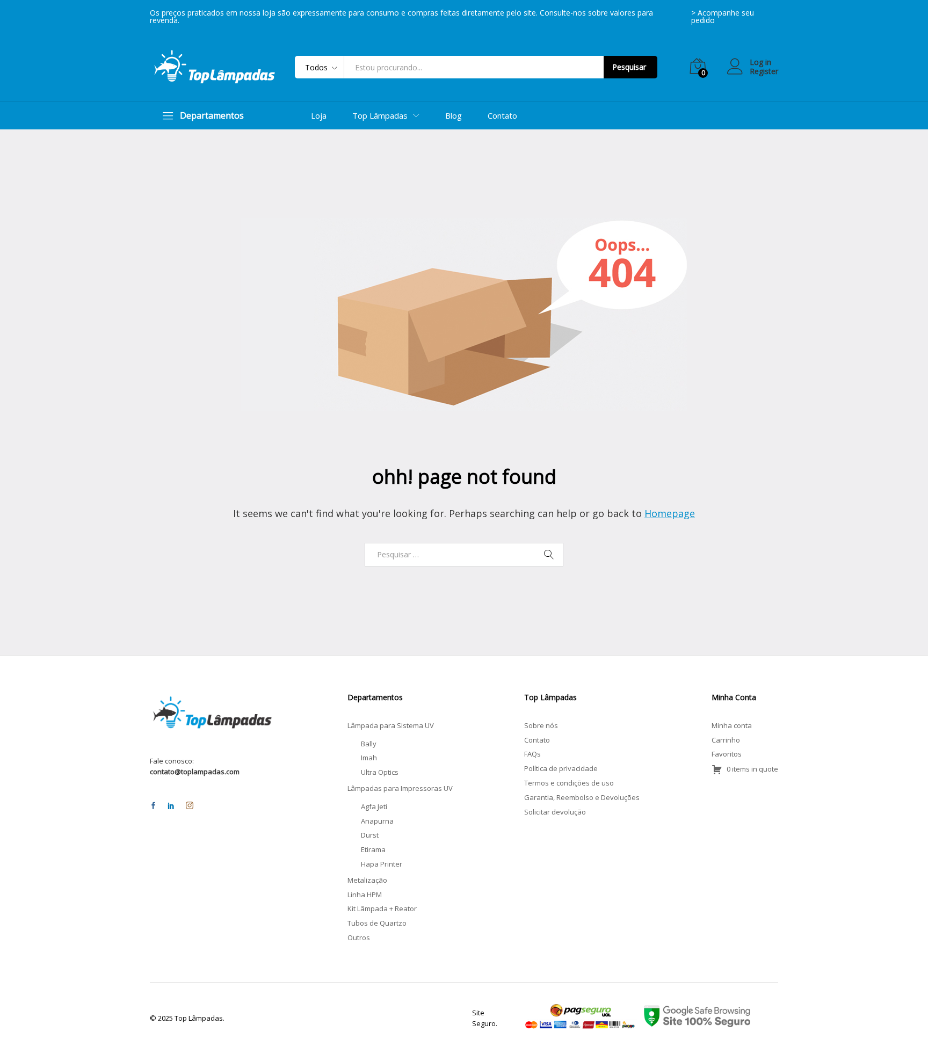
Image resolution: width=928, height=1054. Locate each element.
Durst (370, 835)
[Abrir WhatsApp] (901, 1027)
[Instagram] (189, 806)
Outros (358, 937)
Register (764, 71)
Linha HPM (364, 894)
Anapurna (377, 821)
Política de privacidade (561, 768)
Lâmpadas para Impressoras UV (400, 788)
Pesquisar (629, 67)
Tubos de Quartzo (377, 923)
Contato (502, 116)
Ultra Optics (379, 772)
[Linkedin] (171, 806)
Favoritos (727, 754)
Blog (453, 116)
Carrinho (726, 740)
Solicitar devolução (555, 812)
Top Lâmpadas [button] (380, 116)
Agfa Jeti (374, 806)
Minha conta (732, 725)
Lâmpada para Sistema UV (390, 725)
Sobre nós (541, 725)
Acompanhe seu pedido (722, 16)
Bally (368, 743)
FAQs (532, 754)
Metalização (367, 880)
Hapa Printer (381, 864)
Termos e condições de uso (569, 783)
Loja (319, 116)
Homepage (669, 513)
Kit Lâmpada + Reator (382, 908)
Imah (369, 757)
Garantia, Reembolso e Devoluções (582, 797)
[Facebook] (153, 806)
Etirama (373, 849)
